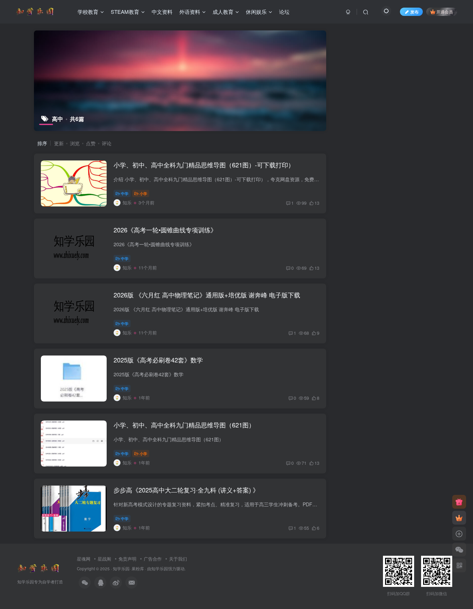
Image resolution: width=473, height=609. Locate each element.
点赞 (91, 143)
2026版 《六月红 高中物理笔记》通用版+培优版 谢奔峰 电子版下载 (207, 294)
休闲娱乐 (256, 11)
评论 (106, 143)
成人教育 (223, 11)
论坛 (284, 11)
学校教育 (88, 11)
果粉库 (138, 568)
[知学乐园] (38, 567)
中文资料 (162, 11)
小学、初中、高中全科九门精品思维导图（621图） (184, 424)
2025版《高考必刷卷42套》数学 (158, 359)
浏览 (75, 143)
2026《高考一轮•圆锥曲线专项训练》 (165, 229)
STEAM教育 (125, 11)
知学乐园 (121, 568)
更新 (59, 143)
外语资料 (189, 11)
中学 (124, 193)
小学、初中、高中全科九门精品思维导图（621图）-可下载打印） (204, 164)
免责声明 (127, 558)
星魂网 (83, 558)
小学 (143, 193)
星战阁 (104, 558)
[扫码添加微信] (459, 549)
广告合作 (153, 558)
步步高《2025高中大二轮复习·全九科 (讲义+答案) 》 (186, 489)
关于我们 (178, 558)
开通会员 (444, 12)
